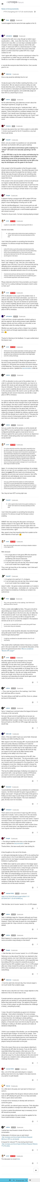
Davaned (8, 787)
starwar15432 (10, 893)
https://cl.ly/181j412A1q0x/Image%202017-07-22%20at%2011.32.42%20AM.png (15, 897)
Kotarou (8, 126)
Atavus (8, 1086)
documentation (26, 368)
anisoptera (9, 36)
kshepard (8, 810)
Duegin (8, 195)
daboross (8, 74)
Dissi (7, 20)
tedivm (8, 99)
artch (7, 221)
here (18, 1159)
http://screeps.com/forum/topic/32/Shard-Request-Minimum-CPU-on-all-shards (17, 1138)
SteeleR (8, 140)
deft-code (8, 734)
